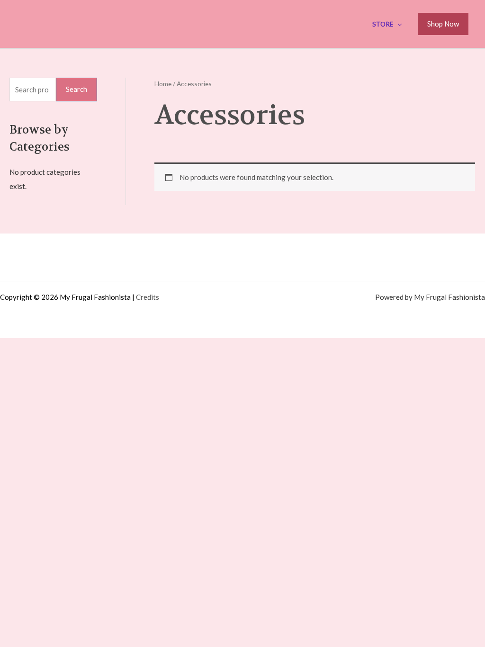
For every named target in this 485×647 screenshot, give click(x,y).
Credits (147, 297)
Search (76, 89)
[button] (443, 24)
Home (162, 84)
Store (382, 24)
